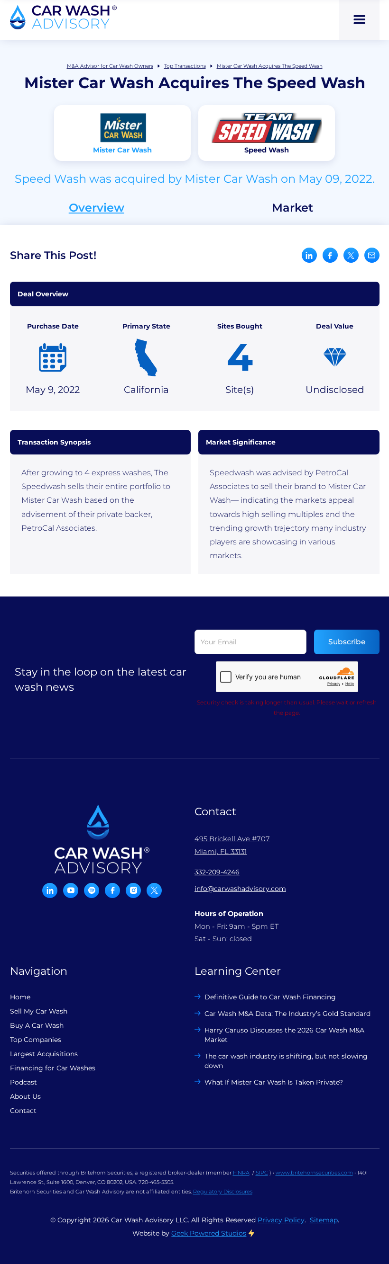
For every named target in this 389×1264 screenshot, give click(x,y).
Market (292, 208)
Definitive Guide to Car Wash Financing (270, 997)
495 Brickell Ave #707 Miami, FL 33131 (232, 845)
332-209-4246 (217, 872)
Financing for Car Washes (52, 1068)
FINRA (241, 1172)
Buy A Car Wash (37, 1025)
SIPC (262, 1172)
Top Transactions (185, 66)
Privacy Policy (281, 1220)
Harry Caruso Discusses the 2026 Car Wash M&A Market (284, 1035)
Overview (96, 208)
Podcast (23, 1082)
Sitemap (324, 1220)
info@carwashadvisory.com (240, 888)
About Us (25, 1096)
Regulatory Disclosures (222, 1191)
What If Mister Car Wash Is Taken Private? (273, 1082)
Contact (23, 1110)
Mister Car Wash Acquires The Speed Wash (270, 66)
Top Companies (35, 1039)
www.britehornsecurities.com (314, 1172)
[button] (359, 20)
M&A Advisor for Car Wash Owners (110, 66)
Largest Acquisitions (44, 1054)
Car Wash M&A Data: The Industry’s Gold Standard (287, 1013)
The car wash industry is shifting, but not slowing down (286, 1061)
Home (20, 997)
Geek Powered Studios (208, 1233)
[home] (63, 17)
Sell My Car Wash (38, 1011)
